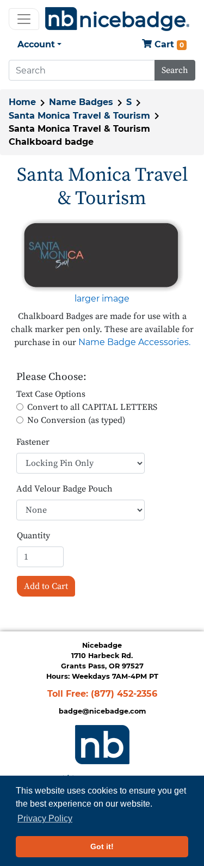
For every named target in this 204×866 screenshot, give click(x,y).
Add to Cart (46, 586)
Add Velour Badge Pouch (64, 488)
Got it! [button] (102, 846)
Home (22, 102)
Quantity (33, 535)
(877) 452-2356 (124, 694)
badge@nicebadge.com (102, 711)
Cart (168, 44)
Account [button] (36, 44)
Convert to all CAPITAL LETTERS (92, 407)
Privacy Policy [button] (44, 818)
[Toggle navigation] (24, 19)
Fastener (33, 442)
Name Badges (81, 102)
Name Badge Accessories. (134, 342)
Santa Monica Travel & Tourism (79, 115)
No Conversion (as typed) (76, 420)
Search (175, 70)
